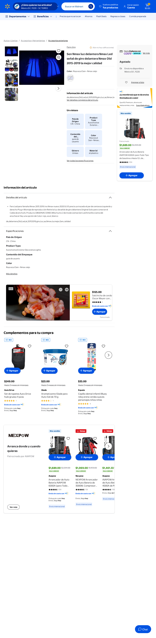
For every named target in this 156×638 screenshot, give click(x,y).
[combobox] (78, 6)
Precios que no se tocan (70, 16)
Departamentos (17, 16)
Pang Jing (71, 47)
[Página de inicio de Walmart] (7, 6)
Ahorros (88, 16)
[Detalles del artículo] (110, 197)
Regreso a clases (117, 16)
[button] (109, 6)
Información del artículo (20, 187)
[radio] (70, 80)
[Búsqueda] (90, 6)
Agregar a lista (137, 82)
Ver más (146, 53)
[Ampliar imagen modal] (58, 57)
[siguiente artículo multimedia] (58, 88)
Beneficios (43, 16)
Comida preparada (137, 16)
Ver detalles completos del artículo (82, 100)
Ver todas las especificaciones (80, 160)
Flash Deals (101, 16)
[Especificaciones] (110, 231)
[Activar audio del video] (67, 289)
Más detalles (11, 274)
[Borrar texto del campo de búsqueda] (83, 6)
